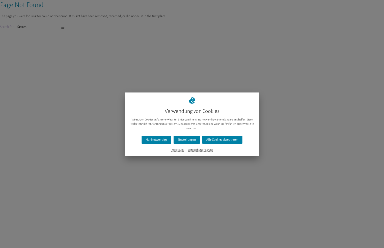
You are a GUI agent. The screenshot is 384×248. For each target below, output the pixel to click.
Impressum (177, 149)
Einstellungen (187, 139)
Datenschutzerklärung (200, 149)
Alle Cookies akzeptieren (222, 139)
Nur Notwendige (156, 139)
